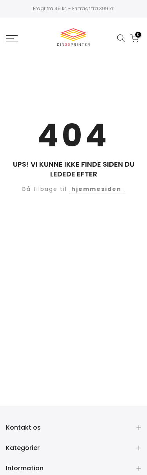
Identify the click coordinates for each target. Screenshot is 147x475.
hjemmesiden (96, 189)
